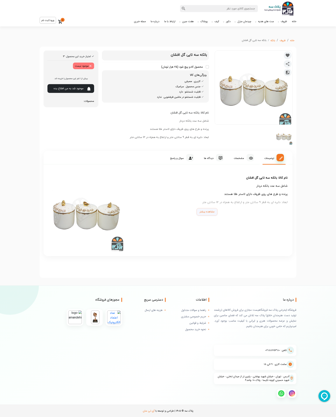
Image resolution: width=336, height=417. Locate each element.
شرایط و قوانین (197, 323)
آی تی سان (149, 411)
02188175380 (272, 350)
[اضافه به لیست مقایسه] (287, 72)
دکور (228, 21)
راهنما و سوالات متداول (193, 310)
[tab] (274, 157)
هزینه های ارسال (154, 310)
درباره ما (155, 21)
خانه (294, 21)
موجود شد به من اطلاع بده (68, 88)
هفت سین (188, 21)
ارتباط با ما (169, 21)
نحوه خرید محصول (195, 329)
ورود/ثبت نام (47, 20)
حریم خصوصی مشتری (193, 317)
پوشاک (204, 21)
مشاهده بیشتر (207, 212)
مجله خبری (140, 21)
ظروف (284, 21)
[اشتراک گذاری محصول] (287, 64)
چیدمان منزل (244, 21)
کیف (216, 21)
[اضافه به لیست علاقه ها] (287, 55)
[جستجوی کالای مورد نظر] (183, 8)
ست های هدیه (266, 21)
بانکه (272, 40)
